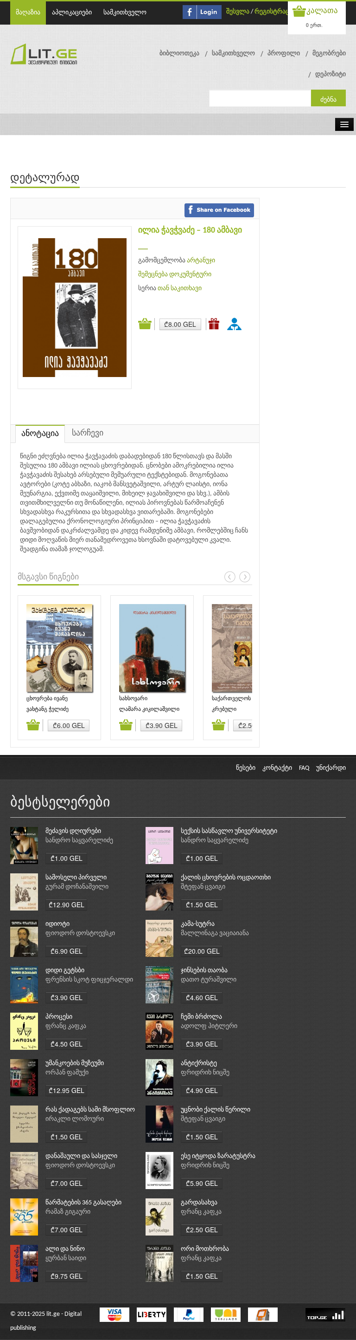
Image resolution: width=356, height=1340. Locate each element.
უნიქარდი (331, 768)
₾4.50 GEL (67, 1043)
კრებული (224, 709)
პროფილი (283, 53)
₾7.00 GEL (67, 1183)
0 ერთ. (314, 24)
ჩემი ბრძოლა (201, 1017)
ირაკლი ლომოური (74, 1119)
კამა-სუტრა (198, 924)
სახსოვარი (133, 699)
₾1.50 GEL (202, 904)
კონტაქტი (277, 768)
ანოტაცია (40, 433)
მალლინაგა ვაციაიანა (215, 933)
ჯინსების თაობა (204, 970)
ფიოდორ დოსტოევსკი (80, 933)
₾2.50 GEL (202, 1229)
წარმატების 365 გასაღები (83, 1202)
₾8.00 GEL (180, 324)
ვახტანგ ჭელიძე (47, 709)
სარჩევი (87, 433)
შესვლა (237, 11)
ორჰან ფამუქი (67, 1072)
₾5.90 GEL (202, 1183)
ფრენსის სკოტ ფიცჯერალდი (89, 979)
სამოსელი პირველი (76, 877)
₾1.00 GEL (67, 858)
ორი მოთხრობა (205, 1249)
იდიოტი (57, 924)
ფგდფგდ (236, 323)
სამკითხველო (124, 12)
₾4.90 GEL (202, 1090)
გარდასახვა (199, 1202)
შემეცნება (153, 274)
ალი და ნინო (65, 1249)
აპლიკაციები (72, 12)
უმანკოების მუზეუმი (74, 1063)
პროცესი (58, 1017)
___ (143, 246)
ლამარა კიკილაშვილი (149, 709)
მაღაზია (28, 12)
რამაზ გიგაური (67, 1212)
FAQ (304, 768)
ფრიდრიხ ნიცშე (205, 1072)
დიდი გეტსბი (64, 970)
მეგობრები (329, 53)
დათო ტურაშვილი (208, 979)
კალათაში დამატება (146, 324)
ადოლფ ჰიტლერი (209, 1026)
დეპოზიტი (330, 74)
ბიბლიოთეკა (179, 53)
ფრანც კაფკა (65, 1026)
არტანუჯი (201, 260)
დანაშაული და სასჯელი (81, 1156)
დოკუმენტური (190, 274)
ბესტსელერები (60, 803)
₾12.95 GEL (66, 1090)
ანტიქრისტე (199, 1063)
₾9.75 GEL (67, 1276)
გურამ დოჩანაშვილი (76, 887)
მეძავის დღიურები (73, 831)
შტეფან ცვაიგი (203, 887)
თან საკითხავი (180, 288)
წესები (245, 768)
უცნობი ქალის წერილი (215, 1109)
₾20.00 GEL (202, 951)
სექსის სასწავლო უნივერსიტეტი (229, 831)
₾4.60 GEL (202, 997)
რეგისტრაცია (275, 11)
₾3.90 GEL (162, 725)
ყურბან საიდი (65, 1258)
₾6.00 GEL (69, 725)
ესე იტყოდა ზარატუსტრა (218, 1156)
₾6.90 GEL (67, 951)
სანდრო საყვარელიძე (79, 840)
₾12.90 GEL (66, 904)
